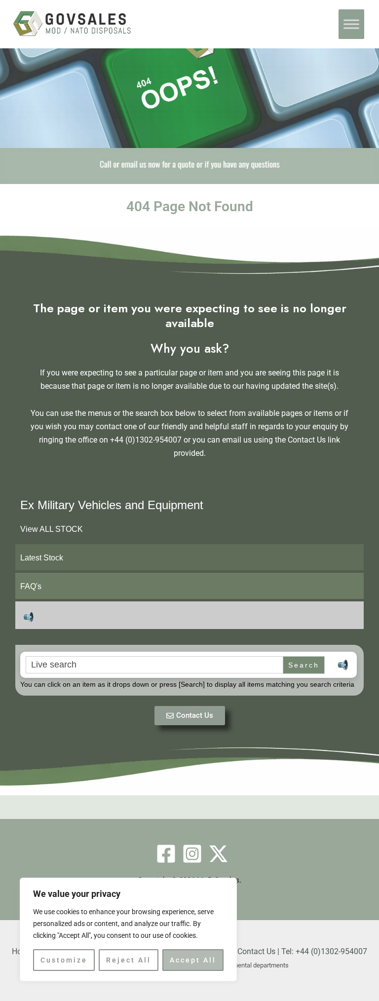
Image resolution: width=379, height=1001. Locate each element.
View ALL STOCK (51, 529)
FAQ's (30, 586)
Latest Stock (41, 558)
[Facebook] (166, 854)
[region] (128, 929)
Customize (63, 960)
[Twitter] (218, 854)
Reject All (128, 960)
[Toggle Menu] (351, 24)
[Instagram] (192, 854)
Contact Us (256, 951)
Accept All (193, 960)
